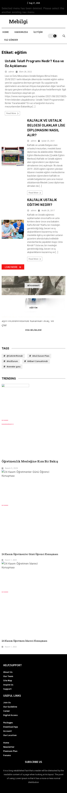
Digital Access (10, 715)
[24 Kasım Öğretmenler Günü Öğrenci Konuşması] (33, 486)
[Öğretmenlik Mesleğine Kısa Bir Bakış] (33, 400)
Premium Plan (10, 751)
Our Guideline (10, 706)
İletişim (38, 32)
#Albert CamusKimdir (37, 361)
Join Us (7, 702)
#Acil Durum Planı (40, 356)
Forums (7, 755)
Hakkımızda (21, 32)
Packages (8, 722)
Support (7, 688)
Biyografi (33, 285)
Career (6, 710)
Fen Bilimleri (33, 330)
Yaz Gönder (11, 39)
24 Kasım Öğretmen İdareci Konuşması (24, 640)
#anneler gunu (13, 366)
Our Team (8, 676)
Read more (11, 113)
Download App (10, 726)
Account (7, 731)
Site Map (7, 680)
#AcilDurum (12, 361)
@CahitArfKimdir (15, 356)
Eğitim (34, 308)
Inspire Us (8, 684)
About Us (8, 672)
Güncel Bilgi (9, 163)
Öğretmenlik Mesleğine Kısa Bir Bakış (30, 461)
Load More (11, 267)
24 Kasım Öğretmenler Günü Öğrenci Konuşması (30, 554)
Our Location (10, 735)
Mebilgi (18, 21)
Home (5, 32)
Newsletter (8, 746)
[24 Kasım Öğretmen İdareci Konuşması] (33, 575)
